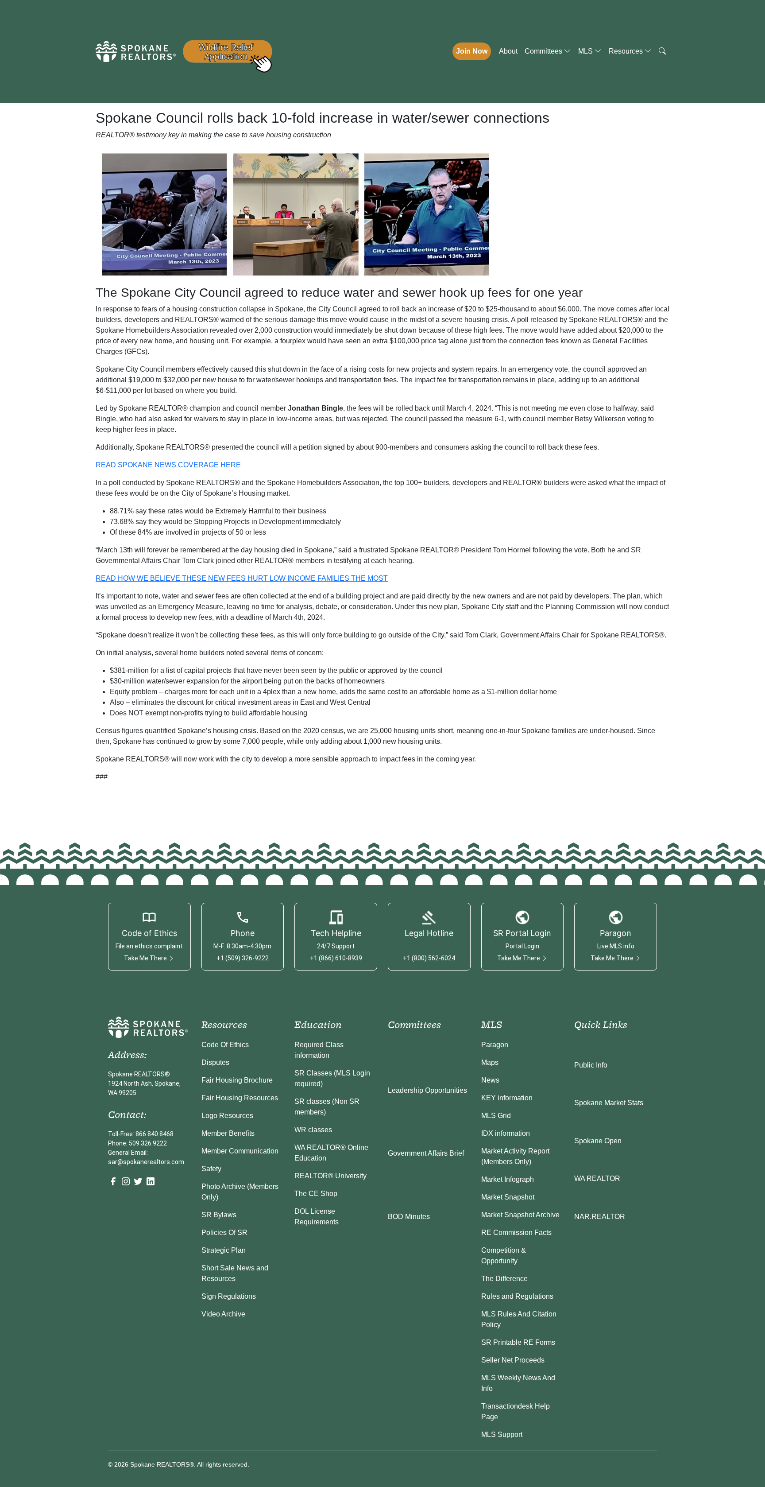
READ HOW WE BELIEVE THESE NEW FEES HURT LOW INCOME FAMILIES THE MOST (242, 578)
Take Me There (146, 958)
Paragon (494, 1044)
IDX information (505, 1133)
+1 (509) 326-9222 (242, 958)
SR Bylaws (218, 1215)
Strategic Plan (223, 1250)
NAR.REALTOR (599, 1216)
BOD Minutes (409, 1216)
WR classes (313, 1130)
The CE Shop (315, 1193)
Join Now (471, 51)
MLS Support (501, 1434)
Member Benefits (228, 1133)
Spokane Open (598, 1141)
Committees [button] (544, 51)
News (490, 1080)
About (508, 51)
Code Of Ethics (225, 1044)
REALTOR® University (330, 1176)
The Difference (504, 1278)
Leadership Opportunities (427, 1090)
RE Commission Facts (516, 1232)
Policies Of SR (224, 1232)
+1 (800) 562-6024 (429, 958)
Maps (489, 1062)
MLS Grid (496, 1115)
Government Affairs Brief (426, 1153)
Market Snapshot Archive (520, 1215)
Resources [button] (627, 51)
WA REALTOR (597, 1178)
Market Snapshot (507, 1197)
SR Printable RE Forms (518, 1342)
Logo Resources (227, 1115)
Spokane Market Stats (608, 1103)
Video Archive (223, 1314)
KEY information (507, 1098)
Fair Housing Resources (239, 1098)
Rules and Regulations (517, 1296)
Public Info (590, 1065)
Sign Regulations (228, 1296)
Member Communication (239, 1151)
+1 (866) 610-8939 (336, 958)
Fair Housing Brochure (237, 1080)
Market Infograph (507, 1179)
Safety (211, 1169)
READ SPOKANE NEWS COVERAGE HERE (168, 465)
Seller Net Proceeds (513, 1360)
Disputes (215, 1062)
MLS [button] (586, 51)
